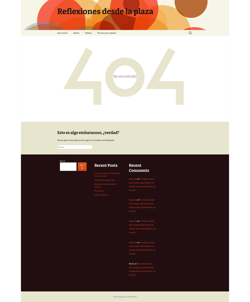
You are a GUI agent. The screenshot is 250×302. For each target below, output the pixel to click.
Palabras (88, 33)
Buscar (62, 161)
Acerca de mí (62, 33)
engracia (133, 179)
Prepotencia (99, 191)
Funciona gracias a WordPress (125, 296)
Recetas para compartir (106, 33)
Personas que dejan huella (104, 180)
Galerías (76, 33)
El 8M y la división (101, 195)
